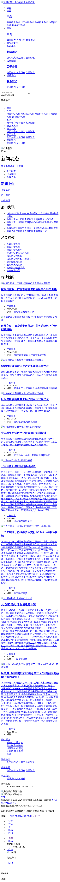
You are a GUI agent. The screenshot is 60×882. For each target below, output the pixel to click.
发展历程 (20, 72)
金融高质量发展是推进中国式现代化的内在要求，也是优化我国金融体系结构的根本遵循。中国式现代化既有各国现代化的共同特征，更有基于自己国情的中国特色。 (29, 408)
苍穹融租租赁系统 (37, 355)
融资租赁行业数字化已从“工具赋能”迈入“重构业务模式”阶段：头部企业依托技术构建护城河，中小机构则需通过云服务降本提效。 (30, 298)
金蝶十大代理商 (14, 264)
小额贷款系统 (20, 659)
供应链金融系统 (14, 256)
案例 (9, 28)
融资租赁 (18, 422)
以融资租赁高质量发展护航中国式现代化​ (27, 231)
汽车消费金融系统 (16, 267)
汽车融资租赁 (13, 270)
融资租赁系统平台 (16, 250)
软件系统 (5, 739)
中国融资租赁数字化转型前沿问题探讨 (23, 432)
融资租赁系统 (13, 22)
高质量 (34, 422)
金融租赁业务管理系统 (18, 253)
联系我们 (11, 75)
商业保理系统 (18, 25)
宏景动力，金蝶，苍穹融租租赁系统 (32, 455)
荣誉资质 (30, 72)
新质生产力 (19, 388)
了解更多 (11, 306)
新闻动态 (11, 46)
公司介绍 (11, 72)
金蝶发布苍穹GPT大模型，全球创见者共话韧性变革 (32, 228)
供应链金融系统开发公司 (19, 259)
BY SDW (35, 816)
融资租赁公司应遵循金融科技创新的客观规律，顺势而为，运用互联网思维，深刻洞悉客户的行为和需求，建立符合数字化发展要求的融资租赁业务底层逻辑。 (29, 442)
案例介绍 (30, 40)
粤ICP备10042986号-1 (20, 816)
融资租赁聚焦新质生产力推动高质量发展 (25, 365)
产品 (9, 10)
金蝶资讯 (30, 57)
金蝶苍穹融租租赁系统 (46, 388)
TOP (3, 797)
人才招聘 (20, 87)
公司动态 (11, 57)
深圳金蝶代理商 (14, 262)
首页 (9, 7)
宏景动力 (18, 355)
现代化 (26, 422)
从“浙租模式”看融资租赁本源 (18, 604)
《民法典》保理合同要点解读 (18, 466)
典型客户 (11, 40)
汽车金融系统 (27, 22)
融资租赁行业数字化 (24, 312)
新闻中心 (8, 184)
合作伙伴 (20, 40)
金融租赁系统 (13, 244)
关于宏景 (11, 60)
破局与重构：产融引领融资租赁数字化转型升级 (30, 219)
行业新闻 (20, 57)
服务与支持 (12, 43)
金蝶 (25, 355)
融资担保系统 (41, 22)
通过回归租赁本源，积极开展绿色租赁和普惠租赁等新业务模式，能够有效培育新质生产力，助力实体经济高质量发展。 (29, 375)
